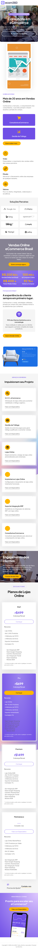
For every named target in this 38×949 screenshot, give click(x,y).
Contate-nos (26, 886)
